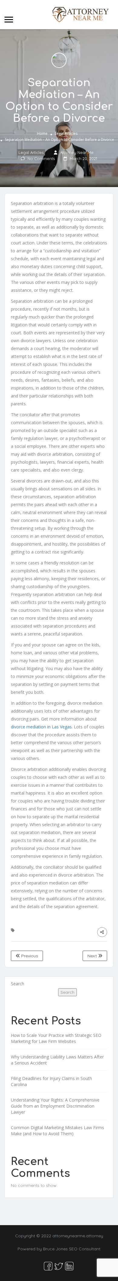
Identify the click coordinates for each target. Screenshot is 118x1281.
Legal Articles (66, 133)
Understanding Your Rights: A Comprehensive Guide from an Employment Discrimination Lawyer (55, 1106)
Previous (29, 956)
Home (42, 133)
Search (17, 983)
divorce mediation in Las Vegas (41, 727)
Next (92, 956)
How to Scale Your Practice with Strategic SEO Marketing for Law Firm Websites (56, 1038)
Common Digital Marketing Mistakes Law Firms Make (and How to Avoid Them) (57, 1130)
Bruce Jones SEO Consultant (71, 1249)
